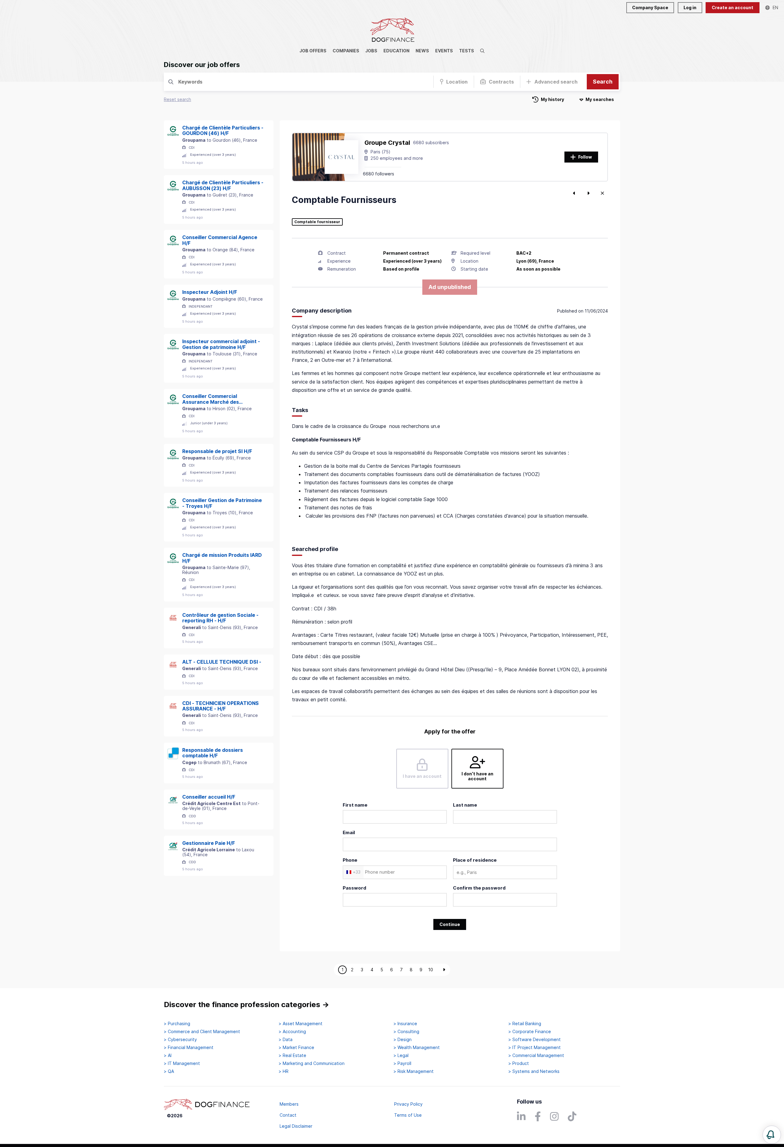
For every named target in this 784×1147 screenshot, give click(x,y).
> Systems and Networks (534, 1071)
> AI (168, 1055)
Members (289, 1104)
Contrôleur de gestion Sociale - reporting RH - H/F (220, 618)
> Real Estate (292, 1055)
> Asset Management (300, 1023)
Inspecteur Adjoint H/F (209, 292)
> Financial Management (188, 1047)
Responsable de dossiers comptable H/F (212, 753)
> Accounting (292, 1031)
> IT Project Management (534, 1047)
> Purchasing (177, 1023)
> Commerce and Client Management (202, 1031)
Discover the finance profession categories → (246, 1004)
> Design (403, 1039)
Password (354, 887)
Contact (288, 1115)
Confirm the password (479, 887)
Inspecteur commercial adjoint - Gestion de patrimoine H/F (221, 344)
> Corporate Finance (529, 1031)
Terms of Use (408, 1115)
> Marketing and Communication (312, 1063)
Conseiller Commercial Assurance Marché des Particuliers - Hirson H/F (211, 399)
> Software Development (534, 1039)
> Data (285, 1039)
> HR (283, 1071)
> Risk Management (414, 1071)
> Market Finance (296, 1047)
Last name (465, 805)
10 (430, 969)
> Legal (401, 1055)
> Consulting (406, 1031)
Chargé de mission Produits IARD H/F (222, 558)
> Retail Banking (524, 1023)
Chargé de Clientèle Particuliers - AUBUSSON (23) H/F (222, 185)
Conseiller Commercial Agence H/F (219, 240)
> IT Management (182, 1063)
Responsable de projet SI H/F (217, 451)
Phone (350, 860)
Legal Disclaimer (296, 1126)
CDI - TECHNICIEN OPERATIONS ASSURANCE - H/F (220, 706)
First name (355, 805)
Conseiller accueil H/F (208, 797)
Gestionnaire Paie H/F (208, 843)
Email (349, 832)
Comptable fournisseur (317, 222)
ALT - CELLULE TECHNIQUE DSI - (221, 662)
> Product (518, 1063)
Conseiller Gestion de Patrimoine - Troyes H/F (222, 503)
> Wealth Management (417, 1047)
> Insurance (405, 1023)
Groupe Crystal (387, 142)
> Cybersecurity (180, 1039)
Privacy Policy (408, 1104)
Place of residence (475, 860)
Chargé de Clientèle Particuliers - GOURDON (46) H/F (222, 130)
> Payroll (402, 1063)
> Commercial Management (536, 1055)
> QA (169, 1071)
